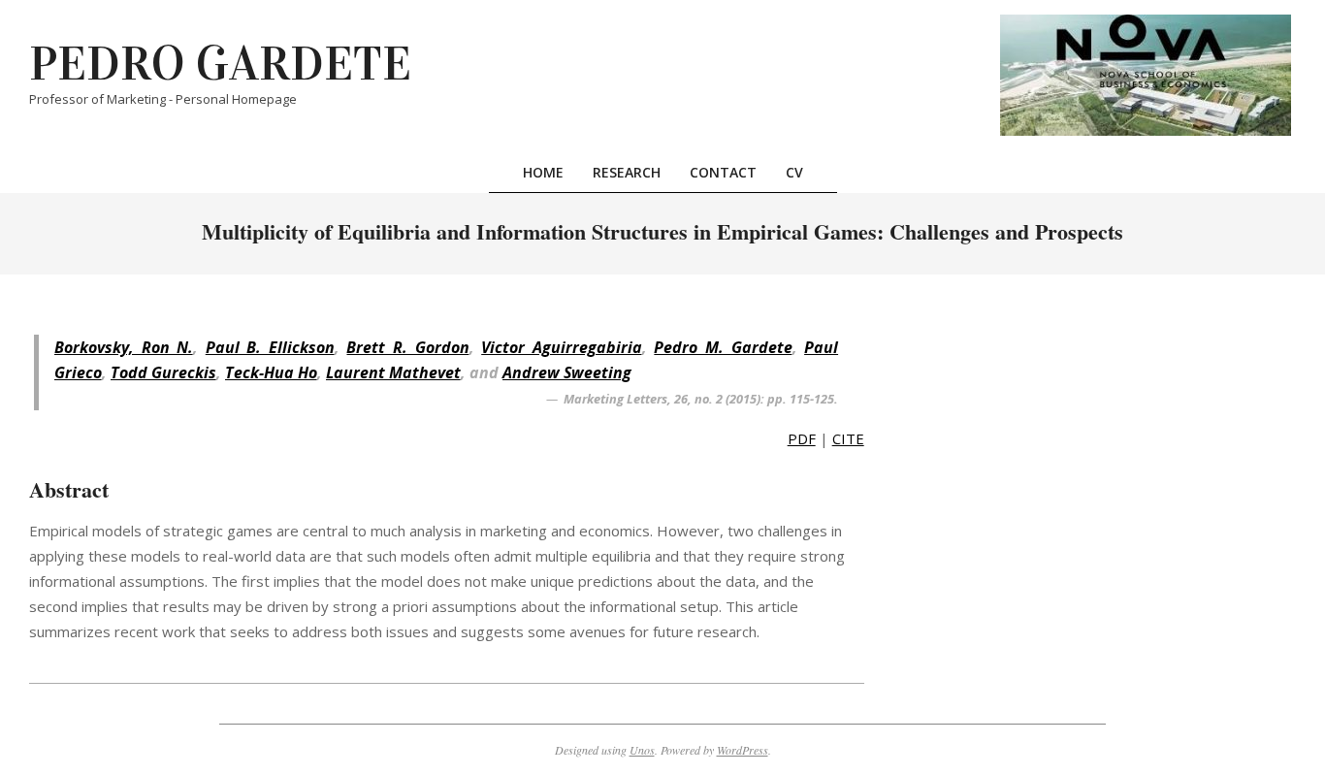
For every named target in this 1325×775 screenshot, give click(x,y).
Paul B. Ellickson (270, 347)
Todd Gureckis (163, 372)
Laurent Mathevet (393, 372)
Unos (642, 750)
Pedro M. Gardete (723, 347)
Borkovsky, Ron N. (123, 347)
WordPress (742, 750)
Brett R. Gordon (407, 347)
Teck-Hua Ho (271, 372)
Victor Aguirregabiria (561, 347)
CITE (848, 438)
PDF (802, 438)
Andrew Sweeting (566, 372)
